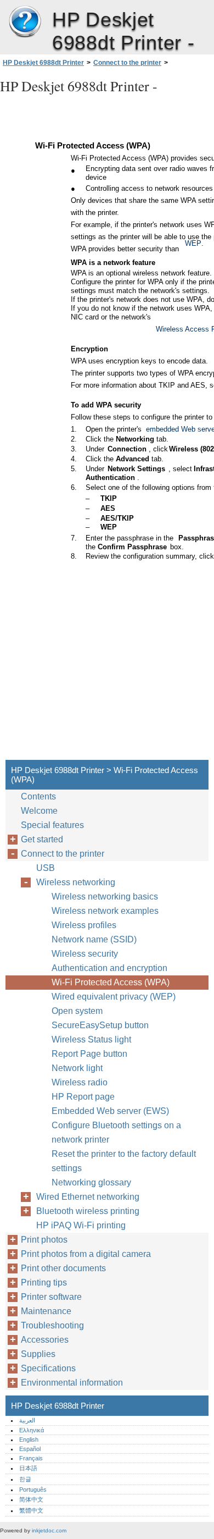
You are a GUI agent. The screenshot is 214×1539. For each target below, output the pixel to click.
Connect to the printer (127, 63)
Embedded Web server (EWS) (110, 1111)
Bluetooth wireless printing (87, 1211)
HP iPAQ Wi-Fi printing (81, 1225)
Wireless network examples (105, 910)
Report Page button (89, 1053)
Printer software (51, 1296)
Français (31, 1458)
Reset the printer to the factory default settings (124, 1161)
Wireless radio (80, 1082)
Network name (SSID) (94, 939)
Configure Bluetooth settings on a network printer (116, 1132)
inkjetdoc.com (49, 1530)
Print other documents (63, 1268)
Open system (77, 1011)
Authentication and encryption (109, 968)
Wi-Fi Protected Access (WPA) (111, 982)
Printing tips (44, 1282)
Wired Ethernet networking (87, 1196)
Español (30, 1449)
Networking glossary (91, 1182)
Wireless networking (75, 882)
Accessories (45, 1339)
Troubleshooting (52, 1325)
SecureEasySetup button (100, 1025)
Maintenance (46, 1311)
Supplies (38, 1354)
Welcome (39, 810)
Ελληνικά (31, 1430)
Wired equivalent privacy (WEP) (114, 996)
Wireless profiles (84, 925)
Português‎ (33, 1489)
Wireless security (85, 953)
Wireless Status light (91, 1039)
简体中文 (31, 1499)
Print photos (44, 1239)
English (28, 1439)
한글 (25, 1479)
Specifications (48, 1368)
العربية (27, 1420)
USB (45, 868)
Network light (77, 1068)
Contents (38, 796)
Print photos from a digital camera (86, 1254)
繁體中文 (31, 1510)
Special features (52, 825)
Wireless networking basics (105, 896)
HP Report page (83, 1096)
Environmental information (72, 1382)
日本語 (28, 1468)
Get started (42, 839)
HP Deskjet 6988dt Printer (24, 21)
